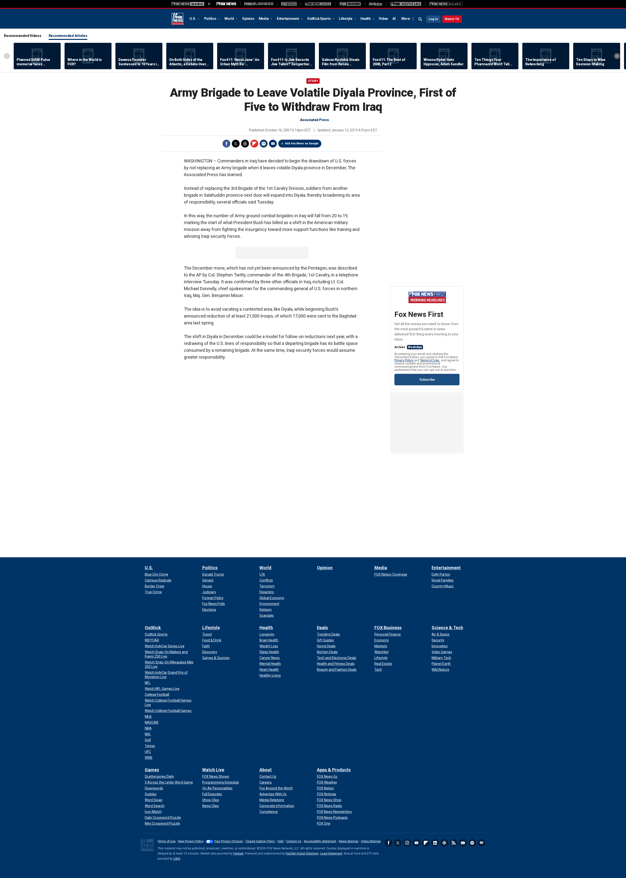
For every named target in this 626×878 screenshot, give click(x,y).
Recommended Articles (68, 36)
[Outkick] (376, 4)
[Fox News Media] (226, 4)
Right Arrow (617, 56)
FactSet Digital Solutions (302, 853)
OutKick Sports (319, 19)
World (229, 19)
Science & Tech (447, 627)
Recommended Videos (22, 36)
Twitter (236, 144)
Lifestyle (346, 19)
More (405, 19)
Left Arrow (7, 56)
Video (383, 19)
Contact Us (293, 841)
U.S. (193, 19)
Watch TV (452, 19)
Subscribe (427, 379)
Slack (444, 842)
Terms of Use (430, 360)
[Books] (446, 4)
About (265, 769)
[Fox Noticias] (406, 4)
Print (264, 144)
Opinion (248, 19)
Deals (322, 627)
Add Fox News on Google (301, 143)
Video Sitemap (370, 841)
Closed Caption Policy (260, 841)
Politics (210, 19)
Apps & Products (334, 769)
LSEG (176, 858)
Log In (433, 19)
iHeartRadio (481, 842)
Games (152, 769)
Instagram (407, 842)
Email (273, 144)
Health (365, 19)
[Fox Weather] (350, 4)
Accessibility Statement (320, 841)
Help (280, 841)
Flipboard (254, 144)
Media (264, 19)
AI (394, 19)
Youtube (416, 842)
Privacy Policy (404, 360)
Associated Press (314, 120)
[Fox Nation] (289, 4)
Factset (238, 853)
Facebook (226, 144)
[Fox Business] (258, 3)
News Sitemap (348, 841)
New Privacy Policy (190, 841)
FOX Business (388, 627)
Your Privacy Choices (228, 841)
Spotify (472, 842)
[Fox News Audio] (318, 3)
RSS (453, 842)
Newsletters (463, 842)
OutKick (153, 627)
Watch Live (213, 769)
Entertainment (288, 19)
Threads (245, 144)
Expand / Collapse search (420, 19)
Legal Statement (331, 853)
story (313, 81)
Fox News (177, 19)
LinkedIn (435, 842)
